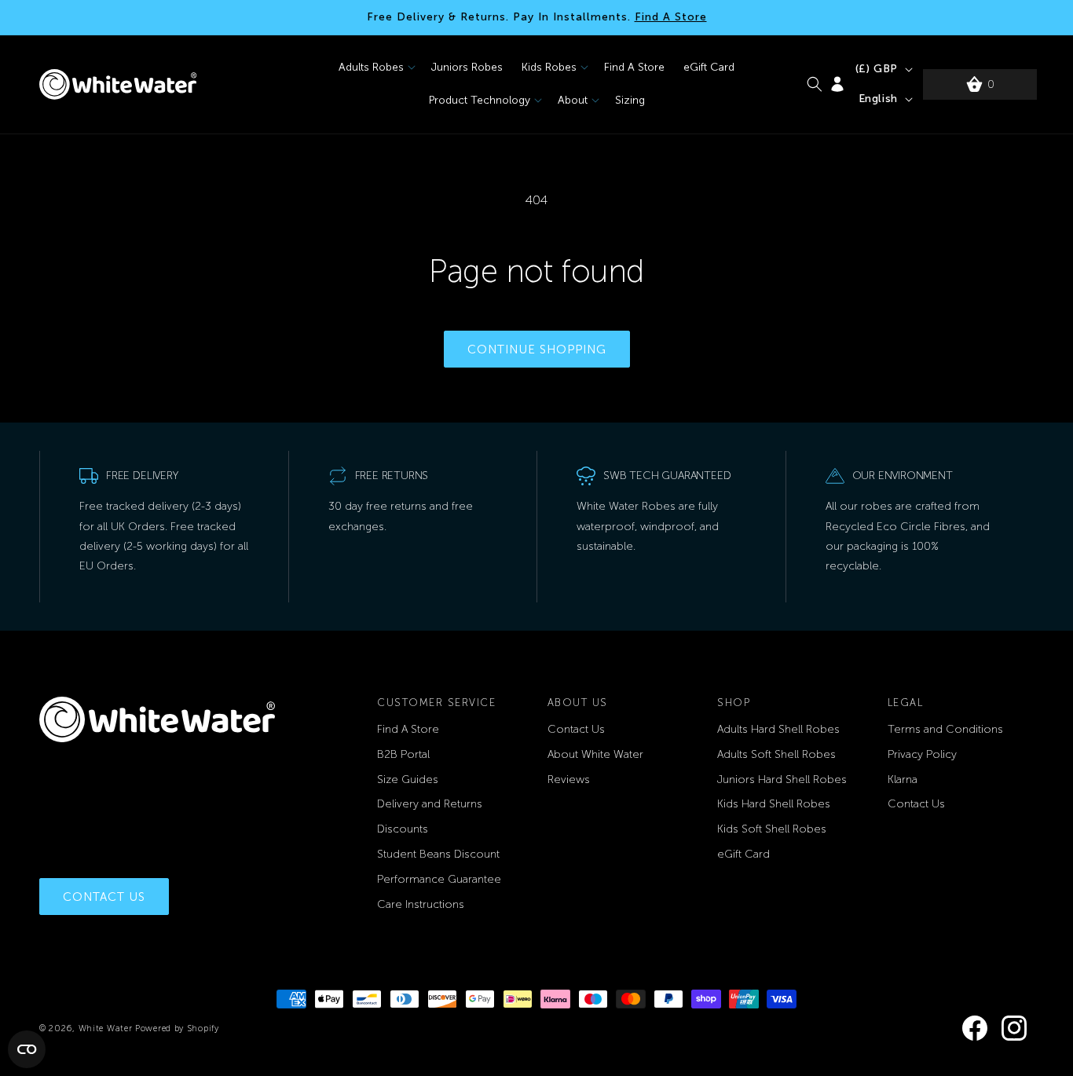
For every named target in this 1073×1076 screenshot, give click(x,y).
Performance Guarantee (439, 879)
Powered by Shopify (177, 1028)
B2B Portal (403, 754)
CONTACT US (104, 897)
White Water (107, 1028)
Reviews (568, 779)
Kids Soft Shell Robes (771, 829)
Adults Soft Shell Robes (776, 754)
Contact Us (576, 729)
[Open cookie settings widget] (27, 1049)
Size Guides (407, 779)
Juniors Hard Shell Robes (782, 779)
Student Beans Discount (438, 854)
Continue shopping (536, 349)
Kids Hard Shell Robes (773, 804)
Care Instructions (420, 904)
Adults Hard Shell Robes (778, 729)
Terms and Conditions (945, 729)
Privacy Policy (922, 754)
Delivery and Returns (429, 804)
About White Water (595, 754)
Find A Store (671, 17)
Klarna (902, 779)
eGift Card (743, 854)
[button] (375, 67)
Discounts (402, 829)
